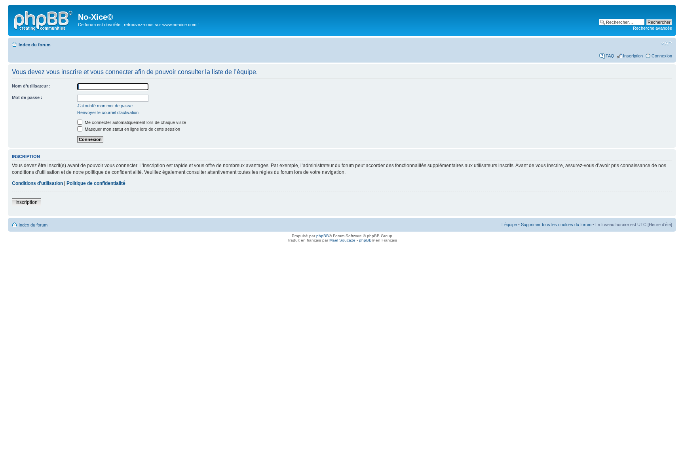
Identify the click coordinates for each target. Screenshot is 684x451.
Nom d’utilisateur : (31, 86)
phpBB (322, 236)
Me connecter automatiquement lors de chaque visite (135, 122)
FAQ (610, 55)
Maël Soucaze (342, 240)
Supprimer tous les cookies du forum (556, 224)
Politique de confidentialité (95, 183)
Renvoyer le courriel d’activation (108, 112)
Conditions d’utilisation (37, 183)
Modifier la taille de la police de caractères (666, 43)
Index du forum (35, 44)
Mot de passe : (27, 97)
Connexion (662, 55)
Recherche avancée (652, 28)
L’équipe (509, 224)
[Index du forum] (44, 19)
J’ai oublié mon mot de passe (105, 105)
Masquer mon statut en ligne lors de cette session (132, 129)
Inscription (633, 55)
